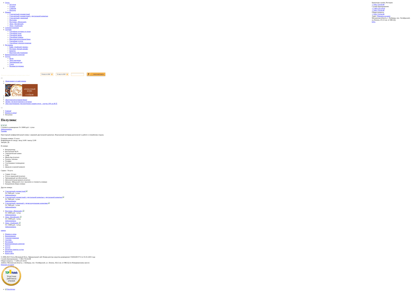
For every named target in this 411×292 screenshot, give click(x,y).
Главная (8, 111)
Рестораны (9, 242)
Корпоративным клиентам (15, 244)
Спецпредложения (12, 238)
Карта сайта (9, 253)
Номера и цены (10, 113)
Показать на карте (383, 16)
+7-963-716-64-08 (378, 4)
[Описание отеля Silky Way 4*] (11, 286)
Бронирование (10, 236)
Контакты (8, 251)
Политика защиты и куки (14, 249)
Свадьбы (8, 240)
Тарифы (4, 131)
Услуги (7, 246)
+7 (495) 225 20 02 (378, 8)
